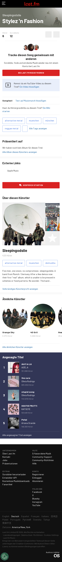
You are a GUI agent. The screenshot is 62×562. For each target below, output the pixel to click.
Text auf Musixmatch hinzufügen (31, 100)
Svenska (37, 519)
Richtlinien (38, 535)
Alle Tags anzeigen (38, 128)
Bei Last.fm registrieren (31, 73)
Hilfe (34, 463)
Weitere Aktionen (56, 34)
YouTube (36, 505)
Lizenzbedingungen (11, 535)
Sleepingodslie (14, 250)
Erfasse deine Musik (41, 453)
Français (35, 516)
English (5, 516)
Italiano (45, 516)
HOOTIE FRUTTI (29, 405)
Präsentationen (9, 463)
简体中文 (6, 523)
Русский (27, 519)
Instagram (37, 502)
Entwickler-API (9, 477)
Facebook (37, 492)
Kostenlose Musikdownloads (16, 481)
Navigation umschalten (4, 4)
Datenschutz (26, 535)
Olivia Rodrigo (28, 381)
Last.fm (32, 4)
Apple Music (13, 170)
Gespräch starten (33, 185)
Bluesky (35, 498)
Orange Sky (8, 332)
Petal (24, 419)
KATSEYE (25, 409)
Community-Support (42, 456)
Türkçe (46, 519)
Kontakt (6, 456)
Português (15, 519)
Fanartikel (7, 484)
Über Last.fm (8, 453)
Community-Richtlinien (43, 460)
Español (25, 516)
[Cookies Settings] (5, 556)
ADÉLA (24, 367)
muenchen (34, 120)
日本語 (54, 516)
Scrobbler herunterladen (14, 474)
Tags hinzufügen (25, 128)
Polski (5, 519)
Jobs (4, 460)
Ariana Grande (28, 423)
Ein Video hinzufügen (29, 86)
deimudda (50, 263)
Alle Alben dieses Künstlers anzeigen (19, 152)
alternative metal (14, 120)
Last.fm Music (9, 538)
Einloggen (37, 477)
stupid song (27, 392)
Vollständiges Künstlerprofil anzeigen (20, 288)
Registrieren (38, 474)
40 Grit (34, 332)
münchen (49, 120)
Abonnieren (37, 481)
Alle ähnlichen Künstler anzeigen (17, 347)
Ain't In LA (26, 364)
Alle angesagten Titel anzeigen (17, 435)
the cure (25, 378)
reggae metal (11, 128)
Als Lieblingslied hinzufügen (48, 34)
